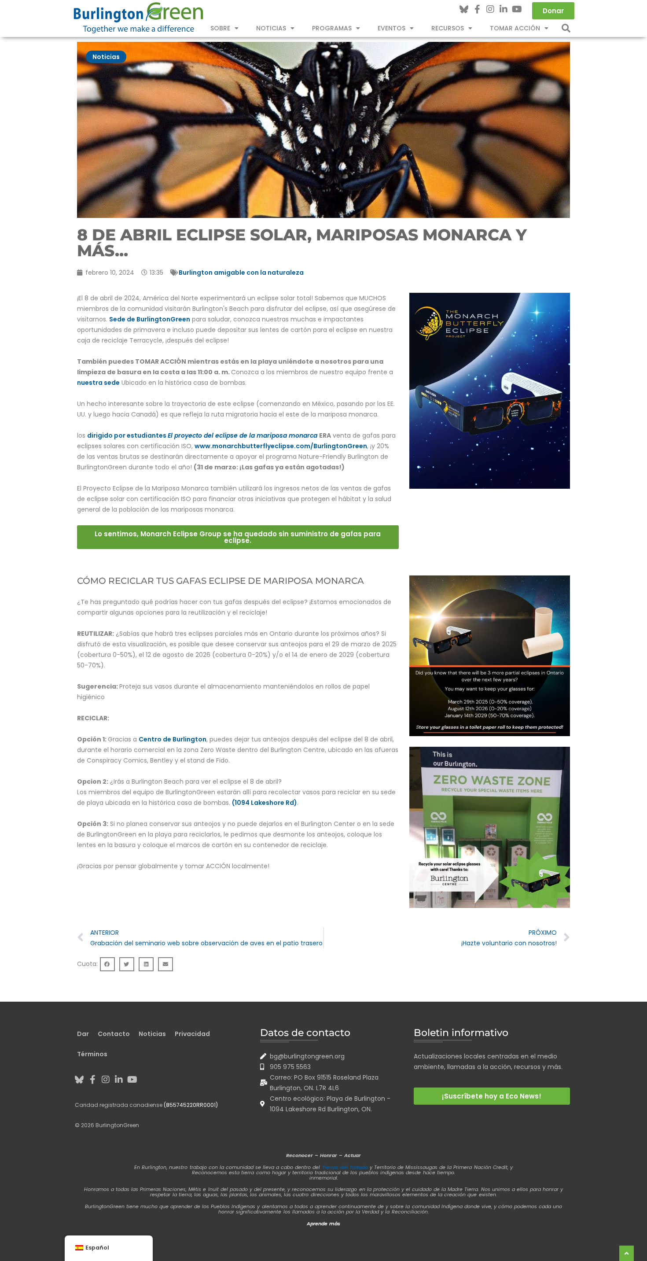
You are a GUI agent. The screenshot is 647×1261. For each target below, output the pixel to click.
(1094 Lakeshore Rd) (264, 802)
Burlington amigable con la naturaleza (241, 272)
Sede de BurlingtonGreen (149, 319)
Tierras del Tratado (345, 1167)
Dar (83, 1033)
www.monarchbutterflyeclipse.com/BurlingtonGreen (281, 446)
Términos (92, 1054)
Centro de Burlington (172, 739)
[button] (566, 28)
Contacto (114, 1033)
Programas (332, 28)
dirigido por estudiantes (202, 435)
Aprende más (323, 1223)
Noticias (271, 28)
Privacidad (192, 1033)
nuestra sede (98, 382)
